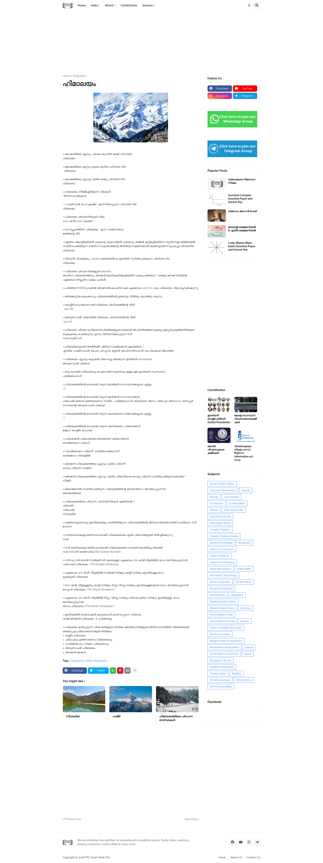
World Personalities (221, 686)
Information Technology (223, 575)
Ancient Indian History (222, 483)
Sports (247, 653)
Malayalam (237, 595)
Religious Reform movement (226, 640)
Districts (214, 510)
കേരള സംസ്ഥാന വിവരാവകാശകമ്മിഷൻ (245, 419)
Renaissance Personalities (224, 647)
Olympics (245, 608)
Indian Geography (96, 660)
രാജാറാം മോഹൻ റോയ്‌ (242, 211)
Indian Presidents (219, 555)
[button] (249, 5)
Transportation (218, 673)
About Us (236, 857)
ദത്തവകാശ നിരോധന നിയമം (241, 181)
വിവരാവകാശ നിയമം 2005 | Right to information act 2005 (243, 453)
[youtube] (241, 842)
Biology (214, 496)
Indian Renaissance (220, 568)
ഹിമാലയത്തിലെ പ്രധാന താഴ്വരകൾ (176, 718)
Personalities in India (221, 614)
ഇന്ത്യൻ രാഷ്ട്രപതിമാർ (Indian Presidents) (218, 419)
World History (244, 680)
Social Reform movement (224, 653)
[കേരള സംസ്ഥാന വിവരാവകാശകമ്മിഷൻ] (245, 404)
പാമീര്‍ (116, 716)
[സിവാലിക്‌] (84, 699)
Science (249, 647)
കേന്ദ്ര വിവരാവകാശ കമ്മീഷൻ (215, 449)
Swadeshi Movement (222, 667)
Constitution (216, 503)
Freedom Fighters (220, 529)
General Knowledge (221, 542)
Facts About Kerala (220, 516)
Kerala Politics (218, 595)
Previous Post (72, 819)
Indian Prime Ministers (222, 562)
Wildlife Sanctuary (220, 680)
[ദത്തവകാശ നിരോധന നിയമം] (216, 184)
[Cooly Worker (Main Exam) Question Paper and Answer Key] (216, 247)
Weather (237, 673)
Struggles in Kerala (220, 660)
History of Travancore (222, 549)
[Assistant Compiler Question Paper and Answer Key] (216, 200)
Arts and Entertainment (223, 490)
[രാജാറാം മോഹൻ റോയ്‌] (216, 215)
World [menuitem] (109, 5)
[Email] (127, 670)
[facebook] (232, 842)
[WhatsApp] (113, 670)
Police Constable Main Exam (226, 627)
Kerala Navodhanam (221, 588)
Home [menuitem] (82, 5)
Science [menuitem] (147, 5)
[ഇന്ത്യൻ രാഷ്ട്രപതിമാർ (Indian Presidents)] (218, 404)
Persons (244, 621)
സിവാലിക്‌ (72, 716)
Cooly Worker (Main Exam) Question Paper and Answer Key (241, 246)
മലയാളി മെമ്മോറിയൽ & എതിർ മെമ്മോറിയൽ (242, 229)
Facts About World (220, 523)
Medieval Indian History (223, 601)
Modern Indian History (222, 608)
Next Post (191, 819)
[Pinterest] (120, 670)
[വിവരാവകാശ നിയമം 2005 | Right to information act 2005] (245, 435)
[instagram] (249, 842)
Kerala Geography (220, 582)
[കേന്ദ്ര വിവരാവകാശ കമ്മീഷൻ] (218, 435)
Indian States (244, 568)
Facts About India (233, 510)
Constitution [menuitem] (129, 5)
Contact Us (253, 857)
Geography (79, 76)
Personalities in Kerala (222, 621)
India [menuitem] (94, 5)
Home (66, 76)
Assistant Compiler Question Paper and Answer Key (240, 198)
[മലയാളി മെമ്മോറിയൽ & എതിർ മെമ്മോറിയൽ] (216, 231)
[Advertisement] (161, 43)
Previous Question (220, 634)
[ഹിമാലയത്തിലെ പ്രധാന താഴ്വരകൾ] (177, 699)
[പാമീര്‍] (130, 699)
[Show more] (135, 670)
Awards (245, 490)
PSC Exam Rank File (97, 857)
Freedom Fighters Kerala (224, 536)
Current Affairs (237, 503)
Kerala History (244, 582)
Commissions (231, 496)
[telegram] (257, 842)
